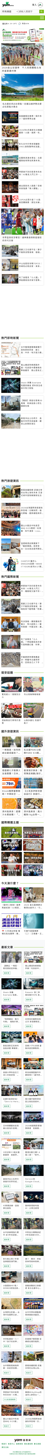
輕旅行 (6, 1373)
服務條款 (19, 1444)
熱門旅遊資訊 (10, 481)
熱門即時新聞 (10, 338)
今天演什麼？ (10, 883)
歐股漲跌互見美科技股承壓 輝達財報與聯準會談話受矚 (11, 1048)
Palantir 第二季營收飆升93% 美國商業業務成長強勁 (33, 995)
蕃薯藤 (7, 4)
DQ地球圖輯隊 (10, 1399)
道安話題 (7, 672)
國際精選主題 (10, 822)
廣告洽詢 (5, 1447)
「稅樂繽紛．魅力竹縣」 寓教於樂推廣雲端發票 (11, 1021)
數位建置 (37, 1444)
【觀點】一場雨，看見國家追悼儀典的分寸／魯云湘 (11, 968)
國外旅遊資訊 (10, 731)
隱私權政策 (28, 1444)
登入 (34, 4)
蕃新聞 (6, 973)
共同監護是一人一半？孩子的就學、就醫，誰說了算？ (11, 1341)
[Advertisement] (22, 311)
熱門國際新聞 (10, 576)
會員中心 (11, 1444)
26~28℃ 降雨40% (19, 24)
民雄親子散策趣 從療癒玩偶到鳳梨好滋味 (33, 1341)
